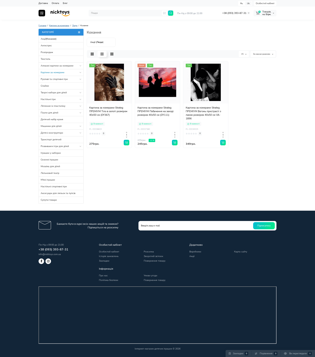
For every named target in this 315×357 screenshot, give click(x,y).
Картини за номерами (52, 72)
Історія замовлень (109, 256)
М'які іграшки (48, 179)
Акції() (48, 38)
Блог (65, 3)
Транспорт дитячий (51, 139)
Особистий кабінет (265, 3)
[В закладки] (120, 103)
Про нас (103, 275)
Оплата (55, 3)
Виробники (195, 251)
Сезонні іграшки (49, 159)
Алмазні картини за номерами (57, 65)
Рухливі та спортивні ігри (54, 79)
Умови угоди (150, 275)
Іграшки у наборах (51, 153)
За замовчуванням (262, 54)
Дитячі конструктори (52, 132)
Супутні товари (49, 199)
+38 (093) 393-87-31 (234, 13)
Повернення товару (154, 260)
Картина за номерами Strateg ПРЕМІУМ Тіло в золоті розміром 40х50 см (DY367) (108, 111)
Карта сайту (240, 251)
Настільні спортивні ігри (54, 186)
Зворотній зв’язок (153, 256)
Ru (241, 3)
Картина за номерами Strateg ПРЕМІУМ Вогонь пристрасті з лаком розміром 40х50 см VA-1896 (203, 113)
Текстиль (45, 59)
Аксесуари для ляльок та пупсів (58, 193)
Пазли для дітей (49, 112)
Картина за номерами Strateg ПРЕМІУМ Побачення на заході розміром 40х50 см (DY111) (155, 111)
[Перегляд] (98, 103)
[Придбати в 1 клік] (105, 103)
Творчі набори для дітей (54, 92)
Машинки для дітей (51, 126)
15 (242, 54)
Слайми (45, 85)
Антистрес (46, 45)
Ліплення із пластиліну (53, 106)
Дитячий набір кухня (52, 119)
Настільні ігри (48, 99)
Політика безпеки (108, 280)
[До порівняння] (113, 103)
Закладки (104, 260)
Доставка (43, 3)
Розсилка (149, 251)
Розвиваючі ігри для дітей (55, 146)
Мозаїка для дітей (50, 166)
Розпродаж (47, 52)
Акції (191, 256)
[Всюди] (164, 13)
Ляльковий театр (50, 173)
